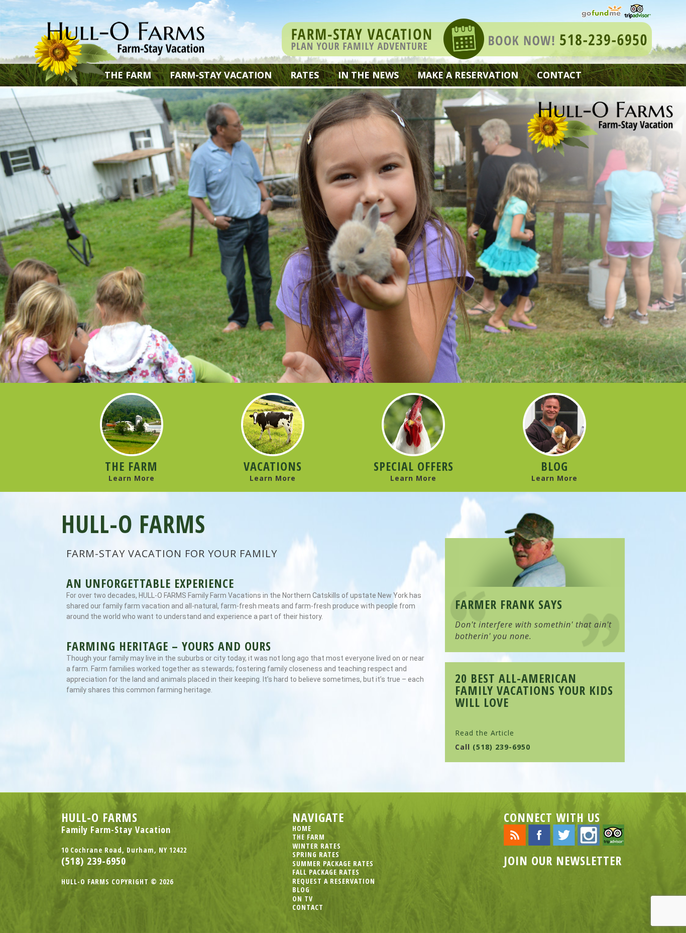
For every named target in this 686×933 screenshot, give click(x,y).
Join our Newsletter (563, 860)
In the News (368, 75)
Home (301, 828)
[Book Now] (467, 38)
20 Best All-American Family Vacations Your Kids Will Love (534, 690)
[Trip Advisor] (637, 10)
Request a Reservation (333, 881)
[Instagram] (589, 834)
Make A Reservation (467, 75)
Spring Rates (315, 854)
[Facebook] (539, 834)
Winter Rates (316, 846)
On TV (302, 898)
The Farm (127, 75)
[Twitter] (564, 834)
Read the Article (484, 733)
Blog (301, 889)
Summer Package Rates (333, 863)
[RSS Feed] (515, 834)
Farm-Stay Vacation (221, 75)
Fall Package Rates (326, 872)
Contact (559, 75)
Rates (304, 75)
